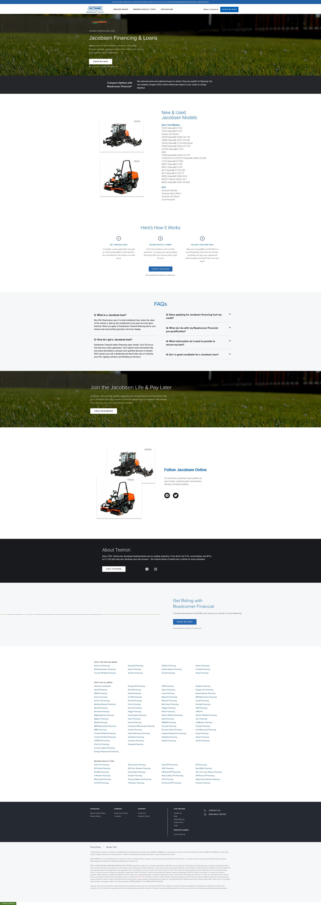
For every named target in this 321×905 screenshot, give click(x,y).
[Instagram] (155, 569)
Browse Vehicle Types (144, 9)
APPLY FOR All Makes (103, 682)
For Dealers (167, 9)
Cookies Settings (8, 903)
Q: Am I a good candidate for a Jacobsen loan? (192, 354)
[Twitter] (176, 495)
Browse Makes (121, 9)
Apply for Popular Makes (105, 662)
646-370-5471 (139, 877)
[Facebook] (167, 495)
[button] (197, 317)
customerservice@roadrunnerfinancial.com (181, 2)
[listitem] (160, 870)
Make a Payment (211, 9)
